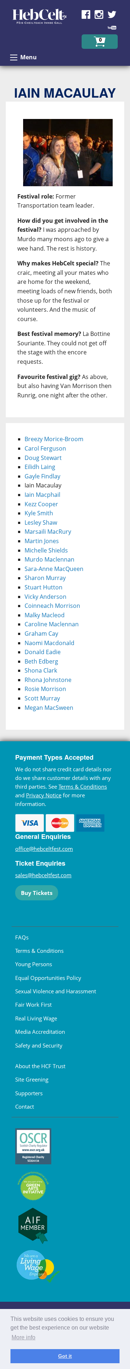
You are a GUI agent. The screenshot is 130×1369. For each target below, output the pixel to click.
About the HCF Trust (40, 1066)
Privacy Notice (43, 795)
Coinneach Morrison (52, 606)
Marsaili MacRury (48, 532)
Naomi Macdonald (49, 643)
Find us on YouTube (112, 27)
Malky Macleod (45, 615)
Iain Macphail (42, 495)
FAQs (22, 937)
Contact (24, 1106)
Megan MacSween (49, 708)
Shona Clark (41, 670)
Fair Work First (33, 1004)
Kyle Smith (39, 513)
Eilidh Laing (40, 467)
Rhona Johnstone (48, 680)
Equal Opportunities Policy (48, 977)
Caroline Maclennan (52, 624)
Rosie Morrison (45, 689)
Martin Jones (42, 541)
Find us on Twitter (112, 14)
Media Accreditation (40, 1031)
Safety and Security (38, 1045)
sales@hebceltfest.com (43, 875)
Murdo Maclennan (49, 559)
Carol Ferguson (45, 448)
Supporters (29, 1093)
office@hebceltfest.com (44, 848)
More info (23, 1337)
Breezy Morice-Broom (54, 439)
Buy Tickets (36, 892)
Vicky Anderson (45, 597)
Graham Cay (41, 633)
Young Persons (33, 964)
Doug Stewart (43, 458)
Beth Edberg (41, 661)
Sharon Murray (45, 578)
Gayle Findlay (42, 476)
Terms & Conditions (82, 786)
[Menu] (13, 57)
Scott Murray (42, 698)
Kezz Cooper (41, 504)
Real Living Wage (36, 1018)
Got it (65, 1356)
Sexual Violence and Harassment (55, 991)
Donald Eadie (43, 652)
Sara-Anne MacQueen (54, 569)
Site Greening (31, 1079)
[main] (65, 262)
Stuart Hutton (43, 587)
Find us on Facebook (86, 14)
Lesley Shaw (41, 522)
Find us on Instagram (99, 14)
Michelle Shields (46, 550)
